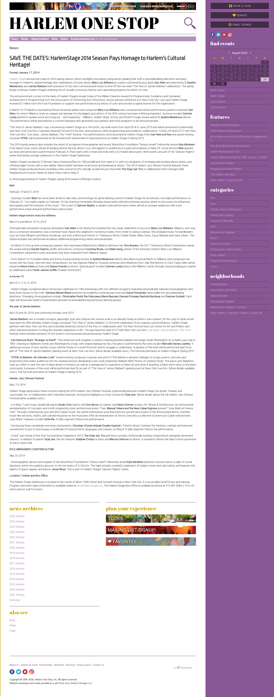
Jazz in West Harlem (222, 163)
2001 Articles (17, 594)
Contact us (98, 665)
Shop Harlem (218, 255)
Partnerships (46, 665)
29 (264, 79)
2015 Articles (17, 573)
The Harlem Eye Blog (222, 174)
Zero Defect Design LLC (78, 683)
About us (14, 665)
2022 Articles (17, 537)
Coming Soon (218, 107)
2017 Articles (17, 563)
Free (212, 203)
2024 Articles (17, 526)
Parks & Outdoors (220, 243)
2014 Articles (17, 579)
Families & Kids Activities (224, 125)
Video (64, 38)
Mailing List (132, 530)
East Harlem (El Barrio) (223, 290)
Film (212, 198)
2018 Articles (17, 558)
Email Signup (239, 25)
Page (13, 630)
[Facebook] (12, 671)
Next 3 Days (217, 90)
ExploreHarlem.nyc (94, 38)
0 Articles (15, 600)
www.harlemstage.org (89, 485)
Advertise (59, 665)
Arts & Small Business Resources (229, 145)
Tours (14, 38)
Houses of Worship (221, 220)
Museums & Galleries (222, 232)
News (24, 38)
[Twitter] (18, 671)
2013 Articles (17, 584)
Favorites (122, 541)
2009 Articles (17, 589)
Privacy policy (84, 665)
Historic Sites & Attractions (226, 209)
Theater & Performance (224, 260)
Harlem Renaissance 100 (224, 151)
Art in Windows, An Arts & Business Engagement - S (239, 138)
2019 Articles (17, 552)
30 (214, 83)
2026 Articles (17, 516)
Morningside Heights (222, 301)
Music (214, 238)
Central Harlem (219, 284)
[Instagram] (31, 671)
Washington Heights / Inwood (227, 307)
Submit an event (29, 665)
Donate (239, 15)
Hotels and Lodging (221, 215)
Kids (212, 226)
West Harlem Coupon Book (226, 180)
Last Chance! (217, 101)
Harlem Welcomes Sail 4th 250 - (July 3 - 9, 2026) (238, 157)
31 (222, 83)
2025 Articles (17, 521)
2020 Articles (17, 547)
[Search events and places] (182, 23)
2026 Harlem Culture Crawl (225, 130)
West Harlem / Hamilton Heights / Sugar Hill (236, 312)
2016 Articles (17, 568)
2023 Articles (17, 532)
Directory (70, 665)
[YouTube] (25, 671)
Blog (54, 38)
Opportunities (40, 38)
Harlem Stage (18, 78)
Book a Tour (240, 6)
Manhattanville (218, 295)
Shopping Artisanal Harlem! (226, 168)
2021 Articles (17, 542)
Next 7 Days (217, 95)
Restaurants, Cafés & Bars (225, 249)
